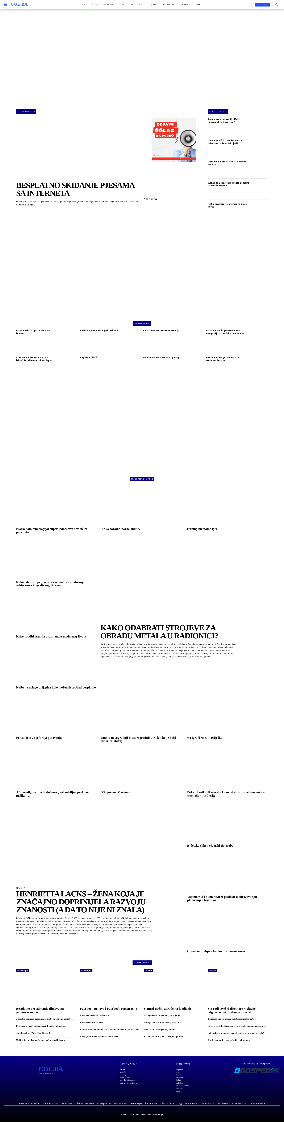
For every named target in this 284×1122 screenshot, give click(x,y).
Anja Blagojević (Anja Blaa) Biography (33, 1033)
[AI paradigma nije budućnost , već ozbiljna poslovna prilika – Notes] (56, 769)
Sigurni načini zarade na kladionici (168, 1008)
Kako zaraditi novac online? (121, 529)
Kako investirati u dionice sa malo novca (227, 205)
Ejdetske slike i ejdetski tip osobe (210, 845)
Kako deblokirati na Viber (92, 1022)
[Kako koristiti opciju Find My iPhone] (67, 340)
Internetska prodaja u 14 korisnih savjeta (227, 163)
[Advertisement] (142, 56)
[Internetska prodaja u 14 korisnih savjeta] (260, 168)
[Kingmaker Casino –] (142, 769)
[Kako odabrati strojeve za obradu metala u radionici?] (184, 580)
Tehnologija (22, 970)
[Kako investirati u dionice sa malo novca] (260, 210)
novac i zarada (218, 112)
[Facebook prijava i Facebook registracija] (110, 991)
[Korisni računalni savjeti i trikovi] (130, 340)
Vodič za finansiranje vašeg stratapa (160, 1029)
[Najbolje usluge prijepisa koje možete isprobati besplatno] (56, 664)
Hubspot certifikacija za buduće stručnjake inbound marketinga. (237, 1026)
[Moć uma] (174, 181)
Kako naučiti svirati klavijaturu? (95, 1015)
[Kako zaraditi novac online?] (142, 505)
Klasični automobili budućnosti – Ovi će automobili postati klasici (109, 1029)
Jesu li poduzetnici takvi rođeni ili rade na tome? (230, 1040)
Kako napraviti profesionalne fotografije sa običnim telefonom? (225, 332)
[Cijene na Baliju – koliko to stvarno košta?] (227, 928)
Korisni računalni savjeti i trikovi (98, 330)
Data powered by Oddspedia (256, 1063)
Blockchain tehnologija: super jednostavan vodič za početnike (52, 530)
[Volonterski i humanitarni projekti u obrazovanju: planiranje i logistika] (227, 873)
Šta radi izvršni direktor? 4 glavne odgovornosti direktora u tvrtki (232, 1010)
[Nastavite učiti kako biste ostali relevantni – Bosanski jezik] (260, 147)
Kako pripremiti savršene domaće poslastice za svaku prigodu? (236, 1033)
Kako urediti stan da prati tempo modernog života (51, 636)
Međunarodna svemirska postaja (161, 357)
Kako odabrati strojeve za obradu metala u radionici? (159, 631)
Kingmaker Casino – (115, 792)
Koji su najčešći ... (89, 357)
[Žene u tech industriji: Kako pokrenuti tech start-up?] (260, 126)
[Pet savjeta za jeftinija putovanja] (56, 714)
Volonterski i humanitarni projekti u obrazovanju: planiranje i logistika (222, 898)
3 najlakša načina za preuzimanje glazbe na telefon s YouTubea (44, 1019)
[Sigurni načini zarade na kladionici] (174, 991)
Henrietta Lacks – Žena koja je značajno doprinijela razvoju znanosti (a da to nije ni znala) (80, 901)
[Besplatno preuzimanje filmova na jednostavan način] (46, 991)
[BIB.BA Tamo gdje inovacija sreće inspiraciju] (257, 367)
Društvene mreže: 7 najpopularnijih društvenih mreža (40, 1026)
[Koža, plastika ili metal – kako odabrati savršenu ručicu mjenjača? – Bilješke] (227, 769)
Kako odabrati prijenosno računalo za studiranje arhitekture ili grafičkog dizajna (50, 583)
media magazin (26, 112)
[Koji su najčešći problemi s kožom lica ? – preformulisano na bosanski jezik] (130, 367)
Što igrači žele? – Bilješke (204, 737)
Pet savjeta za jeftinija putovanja (39, 737)
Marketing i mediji (142, 479)
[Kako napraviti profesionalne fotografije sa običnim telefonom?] (257, 340)
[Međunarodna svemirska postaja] (194, 367)
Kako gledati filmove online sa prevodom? (99, 1037)
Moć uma (150, 199)
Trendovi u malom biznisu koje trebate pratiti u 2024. (232, 1019)
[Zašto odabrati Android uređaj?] (194, 340)
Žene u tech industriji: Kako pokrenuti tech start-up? (224, 121)
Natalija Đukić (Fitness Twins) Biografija (162, 1022)
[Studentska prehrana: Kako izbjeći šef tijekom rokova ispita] (67, 367)
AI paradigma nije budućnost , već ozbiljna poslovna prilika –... (52, 793)
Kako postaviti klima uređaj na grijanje (162, 1015)
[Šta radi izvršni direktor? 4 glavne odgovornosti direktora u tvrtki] (238, 991)
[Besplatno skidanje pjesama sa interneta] (78, 149)
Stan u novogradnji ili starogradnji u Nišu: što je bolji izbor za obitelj (138, 739)
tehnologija (142, 324)
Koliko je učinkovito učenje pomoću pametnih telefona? (228, 184)
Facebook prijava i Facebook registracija (108, 1008)
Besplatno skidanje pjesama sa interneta (75, 189)
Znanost (20, 888)
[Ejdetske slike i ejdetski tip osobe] (227, 822)
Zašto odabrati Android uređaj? (161, 330)
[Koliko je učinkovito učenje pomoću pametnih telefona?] (260, 189)
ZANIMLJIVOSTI (142, 963)
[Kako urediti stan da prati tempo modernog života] (56, 613)
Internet (212, 970)
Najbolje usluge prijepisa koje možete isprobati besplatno (56, 687)
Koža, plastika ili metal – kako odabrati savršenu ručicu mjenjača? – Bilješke (226, 793)
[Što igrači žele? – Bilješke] (227, 714)
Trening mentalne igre (202, 529)
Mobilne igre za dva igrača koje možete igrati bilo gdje (40, 1040)
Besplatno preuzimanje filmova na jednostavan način (40, 1010)
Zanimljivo (86, 970)
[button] (276, 4)
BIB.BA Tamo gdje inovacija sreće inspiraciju (222, 359)
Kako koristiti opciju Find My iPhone (33, 332)
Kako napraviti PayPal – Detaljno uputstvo (163, 1037)
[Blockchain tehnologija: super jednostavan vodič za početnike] (56, 505)
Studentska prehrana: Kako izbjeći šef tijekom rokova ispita (34, 359)
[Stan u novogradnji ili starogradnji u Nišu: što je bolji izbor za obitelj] (142, 714)
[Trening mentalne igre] (227, 505)
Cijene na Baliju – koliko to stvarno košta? (217, 951)
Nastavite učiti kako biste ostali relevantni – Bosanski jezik (225, 142)
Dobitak (148, 970)
